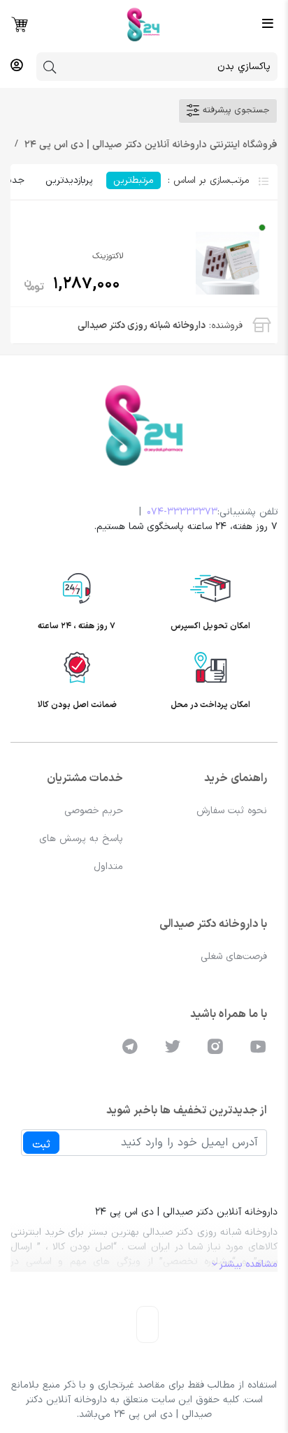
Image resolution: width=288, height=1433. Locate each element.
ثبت (41, 1144)
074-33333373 (182, 512)
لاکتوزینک (108, 256)
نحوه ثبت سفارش (231, 810)
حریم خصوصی (93, 810)
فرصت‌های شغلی (234, 956)
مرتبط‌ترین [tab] (133, 180)
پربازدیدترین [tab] (68, 180)
